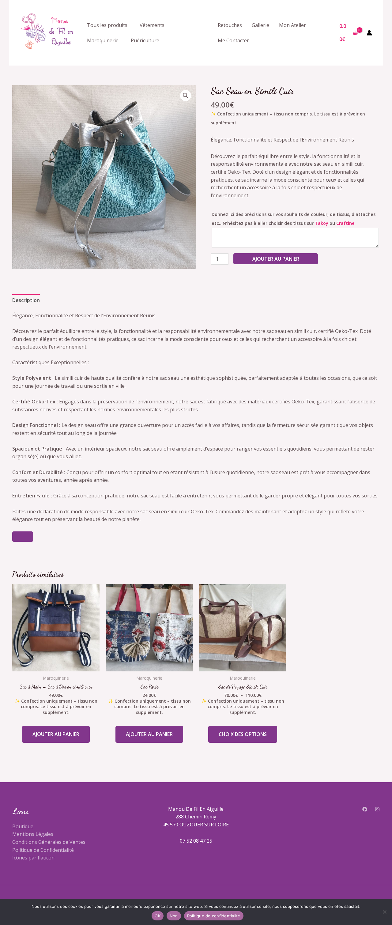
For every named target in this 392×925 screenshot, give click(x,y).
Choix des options (243, 734)
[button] (185, 95)
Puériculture (145, 40)
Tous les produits (107, 25)
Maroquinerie (103, 40)
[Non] (384, 912)
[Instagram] (377, 809)
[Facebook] (364, 809)
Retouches (230, 25)
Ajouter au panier (275, 258)
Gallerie (260, 25)
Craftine (345, 223)
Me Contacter (233, 40)
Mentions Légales (32, 834)
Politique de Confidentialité (43, 850)
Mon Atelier (292, 25)
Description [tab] (26, 300)
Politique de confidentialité (213, 915)
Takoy (321, 223)
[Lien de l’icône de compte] (369, 33)
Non (174, 915)
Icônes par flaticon (33, 857)
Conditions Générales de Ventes (48, 842)
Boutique (22, 826)
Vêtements (152, 25)
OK (157, 915)
